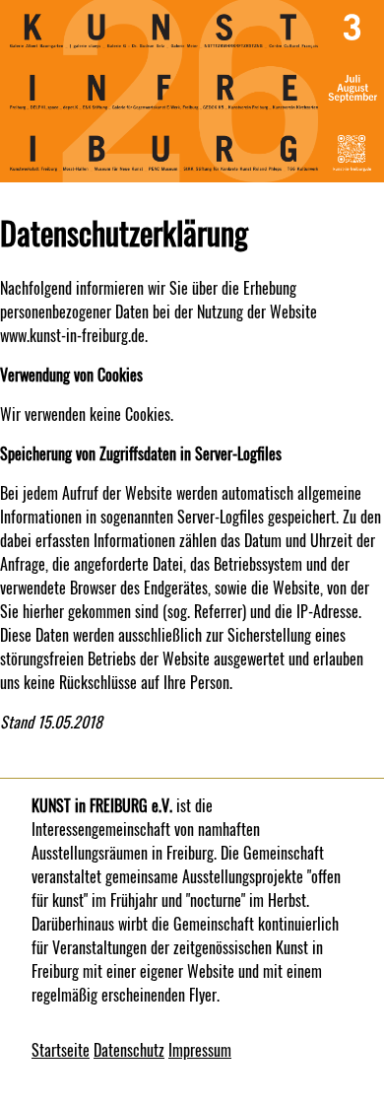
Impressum (199, 1050)
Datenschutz (129, 1050)
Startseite (61, 1050)
